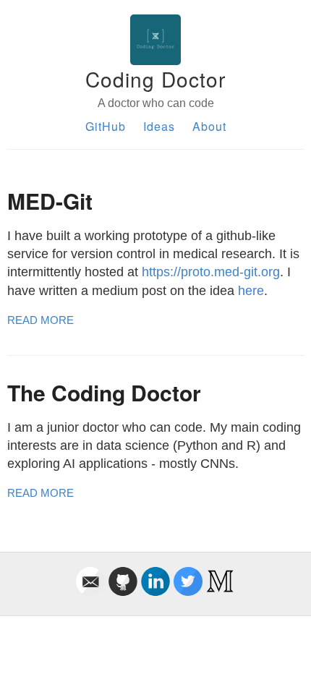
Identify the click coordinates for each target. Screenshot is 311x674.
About (209, 126)
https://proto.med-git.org (211, 272)
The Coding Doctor (104, 392)
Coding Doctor (155, 78)
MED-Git (50, 200)
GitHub (105, 126)
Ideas (159, 126)
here (251, 290)
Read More (40, 320)
